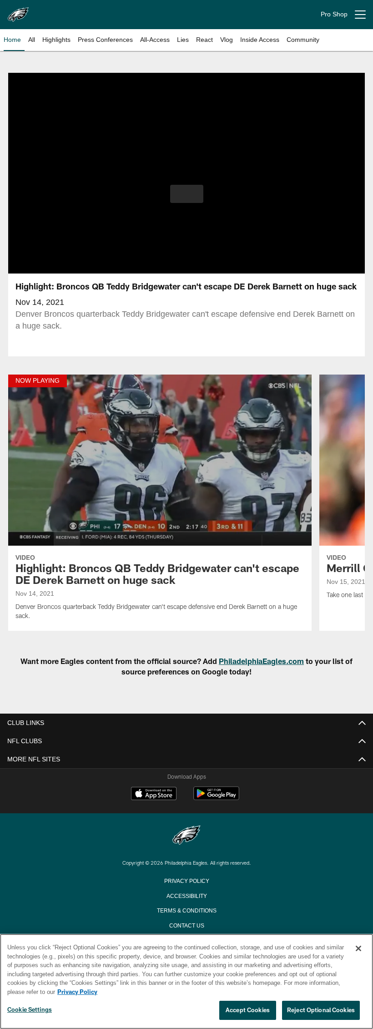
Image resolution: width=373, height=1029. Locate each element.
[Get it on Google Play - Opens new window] (216, 798)
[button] (187, 194)
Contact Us (186, 925)
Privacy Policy (186, 880)
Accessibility (186, 895)
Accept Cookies (248, 1010)
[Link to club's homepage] (18, 11)
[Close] (358, 949)
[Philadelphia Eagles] (186, 836)
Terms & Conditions (186, 910)
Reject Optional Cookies (321, 1010)
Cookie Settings (29, 1010)
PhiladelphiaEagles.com (261, 661)
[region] (186, 981)
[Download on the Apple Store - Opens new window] (153, 794)
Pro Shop (334, 14)
